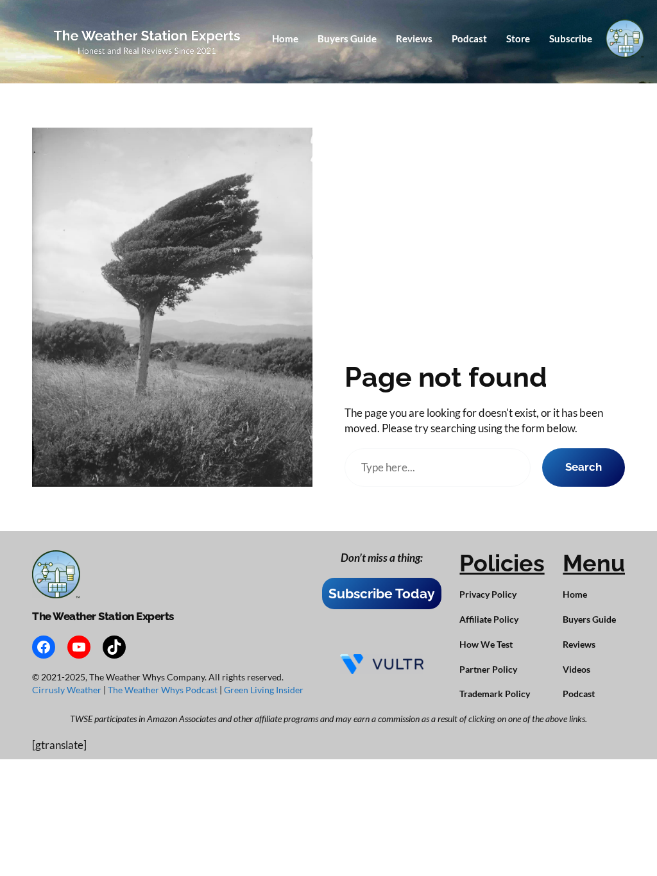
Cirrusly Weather (67, 689)
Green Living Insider (263, 689)
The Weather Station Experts (103, 616)
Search (583, 466)
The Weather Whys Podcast (163, 689)
